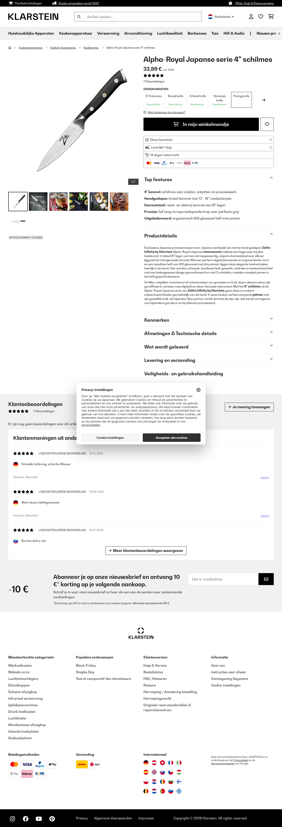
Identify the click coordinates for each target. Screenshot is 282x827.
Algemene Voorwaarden (113, 818)
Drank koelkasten (22, 712)
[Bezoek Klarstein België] (145, 791)
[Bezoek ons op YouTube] (39, 819)
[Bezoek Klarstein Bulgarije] (170, 781)
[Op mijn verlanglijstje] (267, 124)
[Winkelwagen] (271, 16)
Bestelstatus (153, 672)
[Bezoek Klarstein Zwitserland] (162, 762)
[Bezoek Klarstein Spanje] (145, 772)
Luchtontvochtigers (23, 679)
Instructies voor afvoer (228, 672)
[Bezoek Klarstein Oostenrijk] (154, 762)
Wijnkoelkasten (20, 665)
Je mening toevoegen (251, 407)
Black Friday (86, 665)
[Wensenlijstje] (260, 16)
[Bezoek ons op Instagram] (12, 819)
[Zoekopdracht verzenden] (79, 16)
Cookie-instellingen (226, 685)
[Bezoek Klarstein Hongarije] (179, 772)
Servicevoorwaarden (223, 763)
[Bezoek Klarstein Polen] (145, 781)
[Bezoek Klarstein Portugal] (162, 791)
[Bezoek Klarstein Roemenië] (162, 781)
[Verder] (279, 33)
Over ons (218, 665)
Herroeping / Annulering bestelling (170, 692)
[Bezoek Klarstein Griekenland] (179, 791)
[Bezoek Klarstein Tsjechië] (170, 772)
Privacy (82, 818)
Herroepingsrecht (157, 698)
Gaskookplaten (20, 738)
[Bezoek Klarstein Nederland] (154, 791)
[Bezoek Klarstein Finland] (179, 781)
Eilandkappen (19, 685)
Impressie (146, 818)
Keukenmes (91, 47)
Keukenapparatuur (31, 47)
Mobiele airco (19, 672)
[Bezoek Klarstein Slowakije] (162, 772)
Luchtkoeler (17, 718)
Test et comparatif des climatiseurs (103, 679)
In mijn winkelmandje (205, 124)
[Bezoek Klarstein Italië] (179, 762)
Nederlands (222, 16)
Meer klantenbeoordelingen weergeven (147, 550)
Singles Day (85, 672)
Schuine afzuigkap (22, 692)
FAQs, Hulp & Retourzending (254, 3)
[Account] (251, 16)
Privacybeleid (240, 760)
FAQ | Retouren (155, 679)
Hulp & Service (155, 665)
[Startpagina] (13, 47)
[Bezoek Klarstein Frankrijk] (170, 762)
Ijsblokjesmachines (23, 705)
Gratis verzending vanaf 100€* (79, 3)
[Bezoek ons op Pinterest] (52, 819)
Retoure (149, 685)
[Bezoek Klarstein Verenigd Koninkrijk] (154, 772)
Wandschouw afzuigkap (27, 725)
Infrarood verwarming (25, 698)
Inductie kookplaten (23, 731)
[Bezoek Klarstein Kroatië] (154, 781)
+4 (263, 100)
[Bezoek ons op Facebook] (25, 819)
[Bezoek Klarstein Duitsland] (145, 762)
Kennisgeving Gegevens (229, 679)
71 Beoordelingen (154, 81)
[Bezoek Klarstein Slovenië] (170, 791)
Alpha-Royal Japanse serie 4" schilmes (130, 47)
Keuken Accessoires (63, 47)
